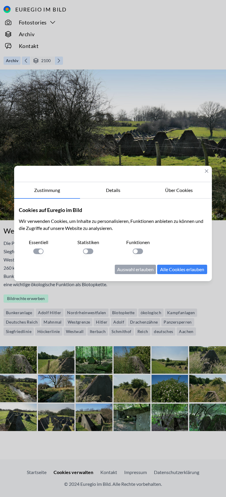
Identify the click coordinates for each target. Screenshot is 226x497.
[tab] (47, 190)
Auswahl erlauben (135, 269)
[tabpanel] (113, 240)
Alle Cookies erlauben (182, 269)
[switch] (38, 251)
